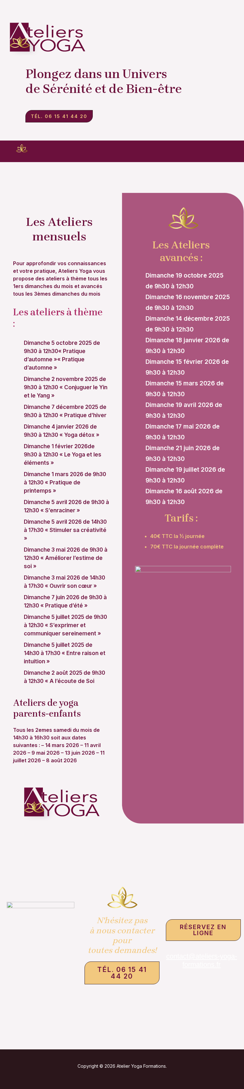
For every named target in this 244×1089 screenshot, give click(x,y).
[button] (143, 153)
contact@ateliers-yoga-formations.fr (201, 960)
